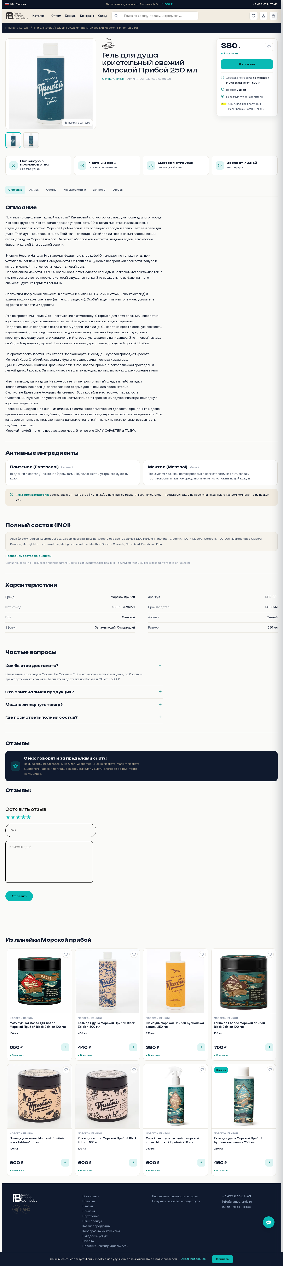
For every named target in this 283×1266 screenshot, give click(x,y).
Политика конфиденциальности (105, 1246)
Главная (10, 27)
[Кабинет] (263, 16)
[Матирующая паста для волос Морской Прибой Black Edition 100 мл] (39, 981)
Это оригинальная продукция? (39, 692)
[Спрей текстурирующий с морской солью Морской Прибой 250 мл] (175, 1096)
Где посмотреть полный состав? (41, 717)
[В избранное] (66, 954)
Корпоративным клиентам (101, 1231)
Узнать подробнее (193, 1259)
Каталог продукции (96, 1226)
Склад (102, 16)
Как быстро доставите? (31, 666)
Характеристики (75, 189)
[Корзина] (273, 16)
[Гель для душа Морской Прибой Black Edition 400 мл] (107, 981)
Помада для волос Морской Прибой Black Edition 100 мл (37, 1140)
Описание (15, 189)
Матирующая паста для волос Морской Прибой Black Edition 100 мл (38, 1025)
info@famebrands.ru (237, 1202)
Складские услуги (95, 1236)
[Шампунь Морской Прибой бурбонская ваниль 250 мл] (175, 981)
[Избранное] (253, 16)
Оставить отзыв (113, 79)
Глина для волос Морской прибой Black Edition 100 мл (239, 1025)
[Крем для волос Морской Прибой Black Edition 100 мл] (107, 1096)
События (88, 1211)
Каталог (38, 16)
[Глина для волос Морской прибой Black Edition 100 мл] (244, 981)
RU (12, 4)
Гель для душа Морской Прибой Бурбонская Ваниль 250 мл (238, 1140)
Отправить (19, 896)
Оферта (88, 1241)
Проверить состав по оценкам (28, 556)
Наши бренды (92, 1221)
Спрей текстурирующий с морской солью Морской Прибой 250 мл (172, 1140)
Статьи (87, 1206)
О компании (90, 1196)
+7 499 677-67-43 (265, 4)
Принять (222, 1259)
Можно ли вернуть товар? (34, 705)
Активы (34, 189)
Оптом (56, 16)
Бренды (70, 16)
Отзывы (117, 189)
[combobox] (158, 16)
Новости (88, 1201)
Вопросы (99, 189)
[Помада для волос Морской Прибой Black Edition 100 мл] (39, 1096)
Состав (51, 189)
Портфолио (90, 1216)
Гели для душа (42, 27)
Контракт (87, 16)
